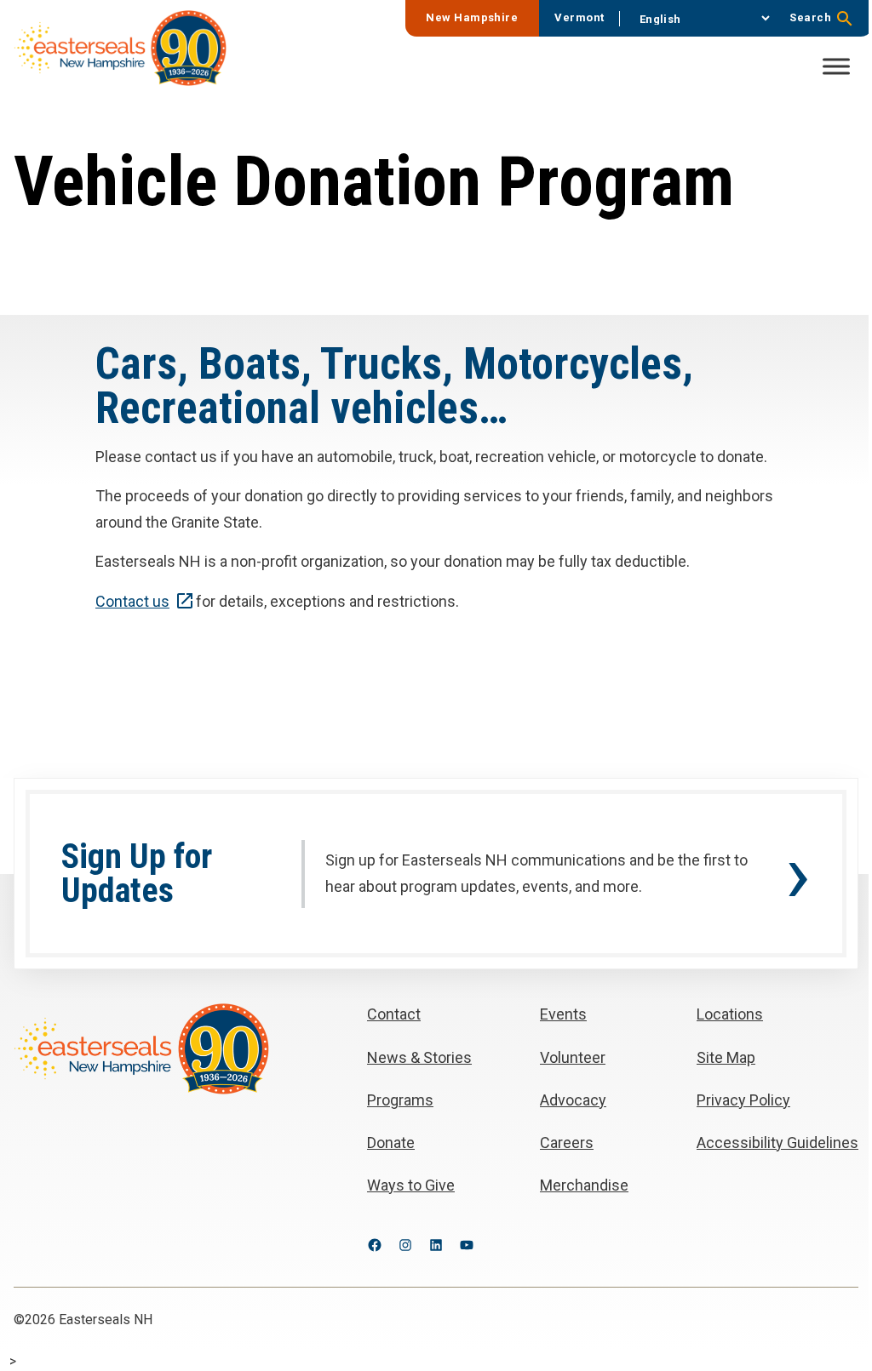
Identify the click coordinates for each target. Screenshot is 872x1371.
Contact (132, 601)
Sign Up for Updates (136, 874)
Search (810, 17)
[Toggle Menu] (836, 66)
